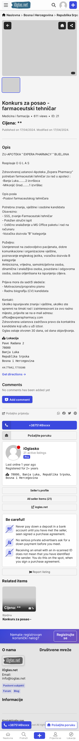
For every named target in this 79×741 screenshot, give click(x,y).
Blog (16, 691)
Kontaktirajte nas (13, 720)
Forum (7, 691)
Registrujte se (65, 636)
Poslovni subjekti (13, 685)
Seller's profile (39, 490)
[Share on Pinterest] (75, 413)
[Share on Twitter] (69, 413)
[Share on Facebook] (64, 413)
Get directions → (14, 374)
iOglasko (31, 449)
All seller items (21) (39, 498)
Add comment (19, 399)
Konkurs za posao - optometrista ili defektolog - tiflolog (18, 619)
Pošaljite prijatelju (17, 413)
